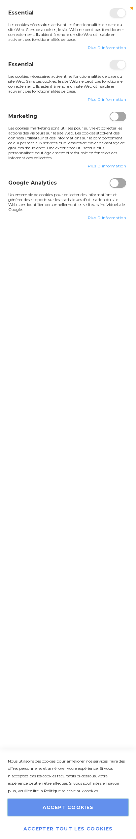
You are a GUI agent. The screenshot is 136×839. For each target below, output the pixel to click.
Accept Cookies (68, 807)
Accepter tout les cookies (68, 828)
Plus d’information (107, 47)
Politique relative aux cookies (71, 790)
